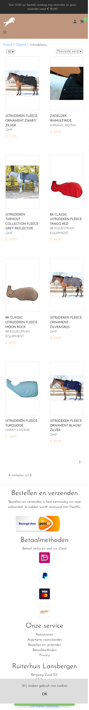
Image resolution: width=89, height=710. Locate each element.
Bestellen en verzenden (44, 645)
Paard (7, 45)
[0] (82, 22)
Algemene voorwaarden (44, 639)
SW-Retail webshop (44, 706)
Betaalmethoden (45, 650)
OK (44, 694)
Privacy (44, 655)
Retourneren (44, 634)
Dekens (21, 45)
